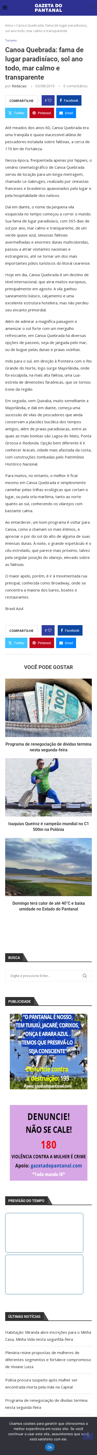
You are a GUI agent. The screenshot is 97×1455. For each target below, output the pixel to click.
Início (9, 25)
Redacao (19, 85)
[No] (88, 1436)
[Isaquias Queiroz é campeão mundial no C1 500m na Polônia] (48, 787)
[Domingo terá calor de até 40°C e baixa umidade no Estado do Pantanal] (48, 867)
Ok (50, 1447)
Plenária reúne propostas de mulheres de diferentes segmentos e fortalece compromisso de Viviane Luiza (48, 1359)
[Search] (91, 7)
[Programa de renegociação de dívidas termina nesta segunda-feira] (48, 708)
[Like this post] (49, 100)
